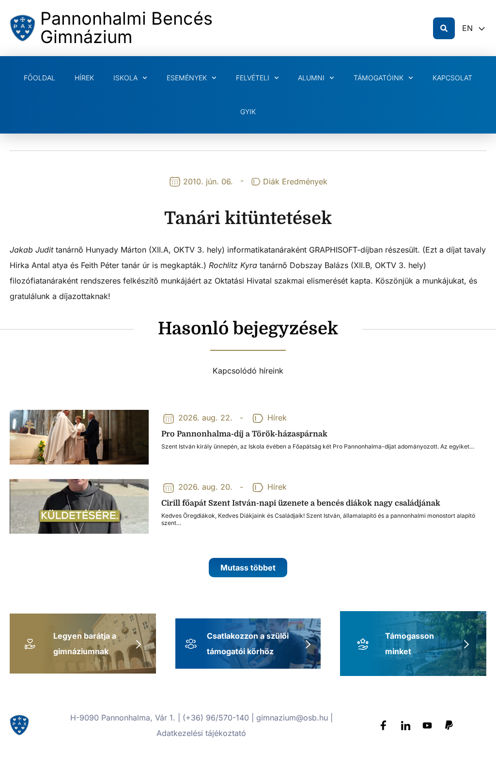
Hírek (84, 78)
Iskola (125, 78)
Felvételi (252, 78)
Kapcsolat (452, 78)
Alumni (311, 78)
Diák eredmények (295, 181)
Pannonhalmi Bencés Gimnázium (126, 27)
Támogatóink (378, 78)
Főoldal (39, 78)
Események (187, 78)
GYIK (248, 111)
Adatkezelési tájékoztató (201, 733)
